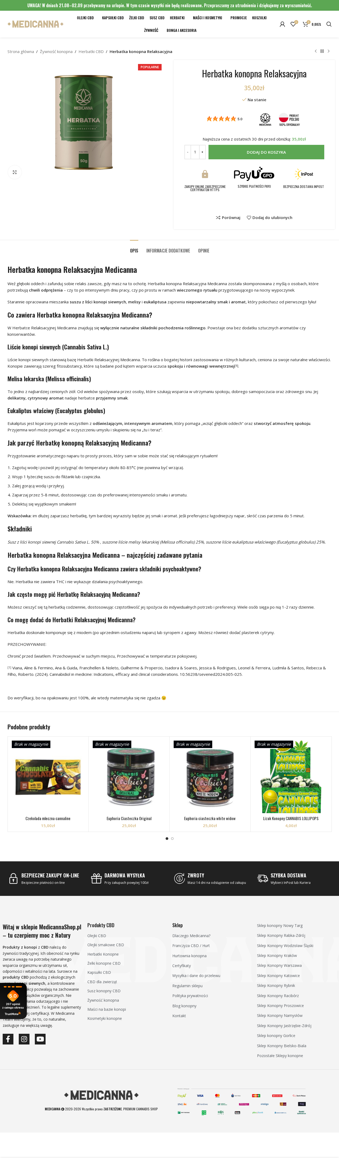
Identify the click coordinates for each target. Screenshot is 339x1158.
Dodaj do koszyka (266, 152)
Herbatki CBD (91, 51)
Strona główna (21, 51)
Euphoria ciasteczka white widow (210, 818)
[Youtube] (40, 1039)
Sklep (177, 925)
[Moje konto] (282, 24)
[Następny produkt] (328, 51)
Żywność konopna (56, 51)
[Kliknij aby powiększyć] (14, 172)
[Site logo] (36, 23)
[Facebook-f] (8, 1039)
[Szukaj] (329, 24)
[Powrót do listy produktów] (322, 51)
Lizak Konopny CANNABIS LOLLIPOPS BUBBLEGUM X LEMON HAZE (291, 821)
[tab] (134, 248)
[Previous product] (315, 51)
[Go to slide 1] (167, 838)
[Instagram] (24, 1039)
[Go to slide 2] (172, 838)
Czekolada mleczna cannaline (47, 818)
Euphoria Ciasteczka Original (129, 818)
